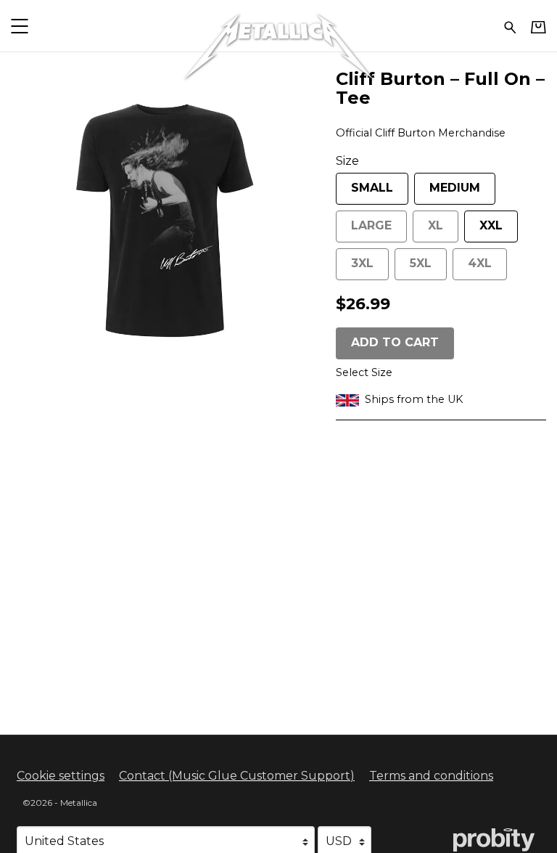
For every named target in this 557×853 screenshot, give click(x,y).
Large (371, 225)
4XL (480, 263)
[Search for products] (510, 25)
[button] (19, 26)
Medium (454, 188)
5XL (421, 263)
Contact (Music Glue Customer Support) (237, 776)
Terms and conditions (431, 776)
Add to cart (395, 342)
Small (372, 188)
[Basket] (538, 26)
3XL (362, 263)
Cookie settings (60, 776)
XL (435, 225)
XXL (491, 225)
